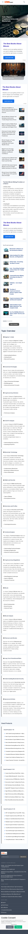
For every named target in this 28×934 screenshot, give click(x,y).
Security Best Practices (9, 498)
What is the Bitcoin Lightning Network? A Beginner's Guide (13, 880)
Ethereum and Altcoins (10, 638)
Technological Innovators (10, 524)
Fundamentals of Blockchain (11, 468)
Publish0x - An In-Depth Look (8, 869)
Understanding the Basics (10, 355)
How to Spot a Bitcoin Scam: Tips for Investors (12, 886)
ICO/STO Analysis (9, 420)
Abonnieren (23, 856)
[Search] (24, 2)
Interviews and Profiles (10, 506)
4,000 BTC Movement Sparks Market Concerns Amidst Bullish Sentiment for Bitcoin (9, 166)
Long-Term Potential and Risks (12, 658)
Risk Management (8, 383)
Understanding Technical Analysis (12, 548)
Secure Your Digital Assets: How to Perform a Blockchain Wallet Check (11, 876)
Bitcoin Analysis (8, 616)
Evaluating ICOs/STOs (9, 444)
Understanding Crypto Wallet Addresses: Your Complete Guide (16, 306)
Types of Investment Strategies (11, 381)
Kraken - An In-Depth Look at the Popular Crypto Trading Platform (12, 866)
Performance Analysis (9, 412)
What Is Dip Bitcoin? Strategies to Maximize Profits (13, 891)
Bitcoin (6, 588)
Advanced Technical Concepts (11, 552)
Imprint (4, 902)
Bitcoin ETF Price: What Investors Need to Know (12, 889)
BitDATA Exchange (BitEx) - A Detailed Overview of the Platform (13, 872)
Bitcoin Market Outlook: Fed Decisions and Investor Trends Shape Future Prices (9, 118)
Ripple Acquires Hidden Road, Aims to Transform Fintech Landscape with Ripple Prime (9, 125)
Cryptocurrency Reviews (11, 393)
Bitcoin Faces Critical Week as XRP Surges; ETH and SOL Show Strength (9, 174)
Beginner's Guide (9, 337)
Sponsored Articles (9, 699)
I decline (10, 927)
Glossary (4, 912)
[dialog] (14, 922)
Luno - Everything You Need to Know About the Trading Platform (17, 270)
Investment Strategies (10, 366)
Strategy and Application (10, 550)
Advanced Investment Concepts (11, 385)
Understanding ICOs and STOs (11, 442)
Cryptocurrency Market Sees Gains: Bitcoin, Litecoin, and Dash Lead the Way (9, 159)
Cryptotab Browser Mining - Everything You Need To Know (17, 277)
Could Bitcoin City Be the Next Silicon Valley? (11, 896)
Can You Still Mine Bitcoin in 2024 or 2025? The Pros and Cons (17, 313)
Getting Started (7, 357)
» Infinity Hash (6, 186)
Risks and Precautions (9, 359)
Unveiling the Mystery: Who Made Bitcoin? (11, 894)
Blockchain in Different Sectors (11, 470)
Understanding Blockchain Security (14, 678)
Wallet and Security (9, 480)
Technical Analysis (9, 532)
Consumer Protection (9, 580)
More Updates (14, 324)
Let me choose (14, 924)
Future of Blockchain (9, 472)
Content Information (7, 910)
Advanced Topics (8, 608)
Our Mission (5, 907)
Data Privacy (5, 905)
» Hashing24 (6, 204)
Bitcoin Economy (8, 606)
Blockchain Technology (10, 452)
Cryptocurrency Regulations (12, 560)
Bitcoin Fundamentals (9, 604)
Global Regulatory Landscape (11, 576)
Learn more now (9, 57)
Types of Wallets (8, 496)
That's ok (18, 927)
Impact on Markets (8, 578)
